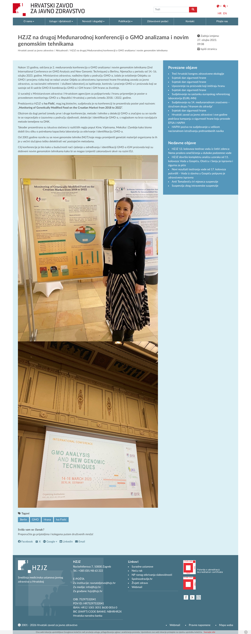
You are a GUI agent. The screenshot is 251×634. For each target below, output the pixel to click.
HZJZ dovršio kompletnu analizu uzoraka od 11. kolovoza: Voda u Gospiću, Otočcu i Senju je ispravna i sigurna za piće (200, 161)
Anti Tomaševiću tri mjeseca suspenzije (195, 181)
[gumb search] (193, 9)
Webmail (175, 625)
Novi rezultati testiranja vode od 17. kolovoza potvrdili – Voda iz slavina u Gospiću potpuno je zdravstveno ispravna (197, 173)
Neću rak (137, 570)
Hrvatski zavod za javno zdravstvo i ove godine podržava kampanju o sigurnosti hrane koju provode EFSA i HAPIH (199, 118)
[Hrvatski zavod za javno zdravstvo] (49, 9)
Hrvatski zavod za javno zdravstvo (35, 50)
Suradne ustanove (142, 566)
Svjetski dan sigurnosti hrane (189, 78)
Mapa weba (226, 625)
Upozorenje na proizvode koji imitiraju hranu (198, 86)
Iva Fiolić (61, 519)
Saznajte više (209, 632)
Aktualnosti (62, 50)
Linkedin (67, 541)
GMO (35, 519)
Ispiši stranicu (208, 49)
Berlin (23, 519)
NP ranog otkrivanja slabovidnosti (152, 574)
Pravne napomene (199, 625)
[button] (219, 6)
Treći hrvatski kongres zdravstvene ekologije (198, 73)
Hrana (47, 519)
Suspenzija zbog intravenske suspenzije (195, 185)
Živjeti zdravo (140, 583)
